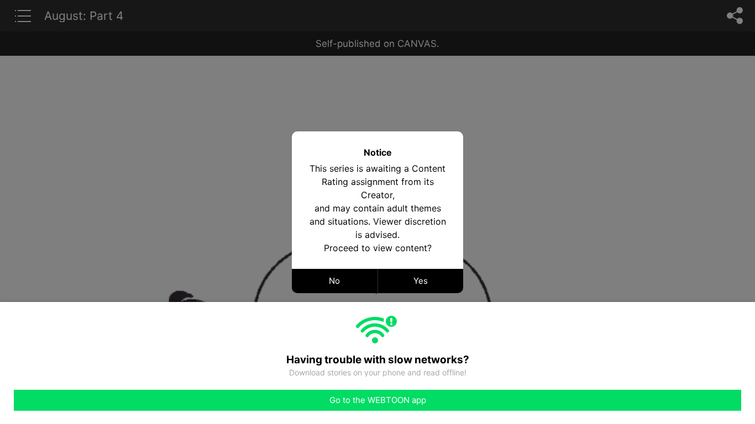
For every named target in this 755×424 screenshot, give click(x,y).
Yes (420, 280)
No (334, 280)
